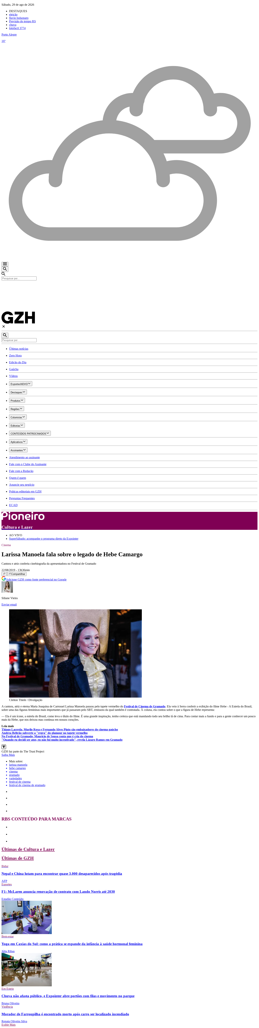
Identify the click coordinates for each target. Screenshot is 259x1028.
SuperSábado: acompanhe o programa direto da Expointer (43, 538)
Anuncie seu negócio (21, 484)
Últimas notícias (18, 348)
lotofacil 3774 (17, 28)
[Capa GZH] (129, 286)
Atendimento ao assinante (24, 457)
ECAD (13, 505)
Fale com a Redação (21, 471)
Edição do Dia (17, 362)
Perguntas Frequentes (22, 498)
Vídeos (13, 376)
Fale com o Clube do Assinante (27, 464)
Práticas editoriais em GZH (25, 491)
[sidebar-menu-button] (5, 264)
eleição (13, 14)
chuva (12, 24)
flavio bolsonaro (18, 18)
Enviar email (9, 604)
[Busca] (5, 269)
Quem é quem (17, 477)
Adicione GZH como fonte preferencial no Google (36, 579)
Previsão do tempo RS (22, 21)
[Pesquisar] (5, 335)
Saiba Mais (8, 754)
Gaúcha (13, 369)
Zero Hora (15, 355)
